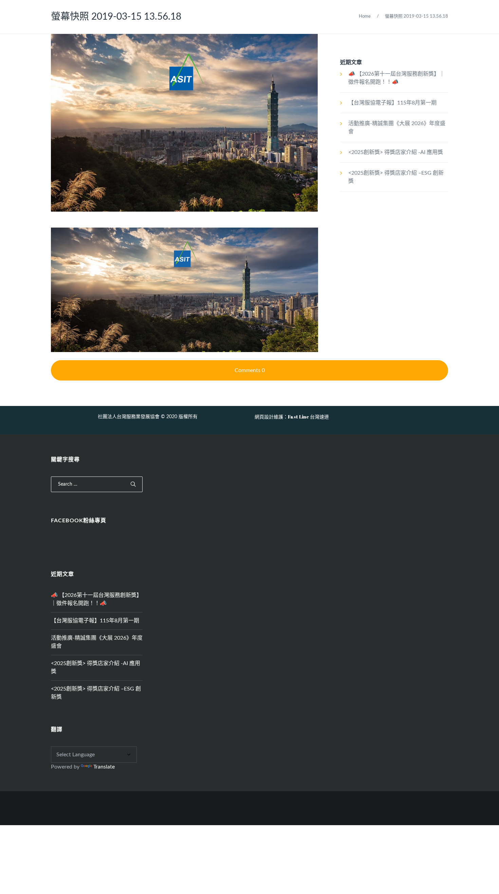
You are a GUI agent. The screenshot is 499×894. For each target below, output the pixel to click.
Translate (104, 767)
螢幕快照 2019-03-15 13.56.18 (116, 16)
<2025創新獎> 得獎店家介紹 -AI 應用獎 (395, 152)
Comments (250, 370)
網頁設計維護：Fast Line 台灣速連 (292, 416)
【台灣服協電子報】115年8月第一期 (392, 102)
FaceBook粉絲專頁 (78, 520)
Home (365, 16)
